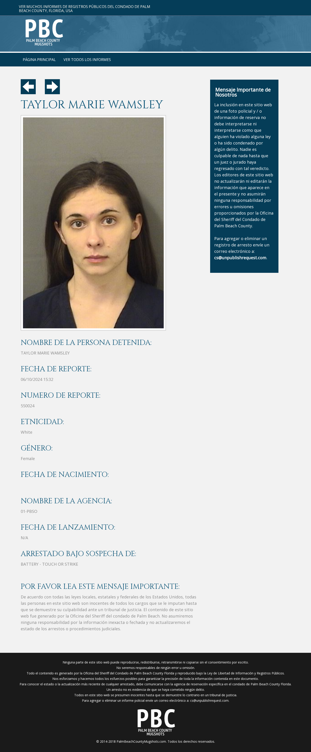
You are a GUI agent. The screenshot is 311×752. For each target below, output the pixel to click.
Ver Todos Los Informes (87, 59)
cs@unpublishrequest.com (209, 700)
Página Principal (39, 59)
